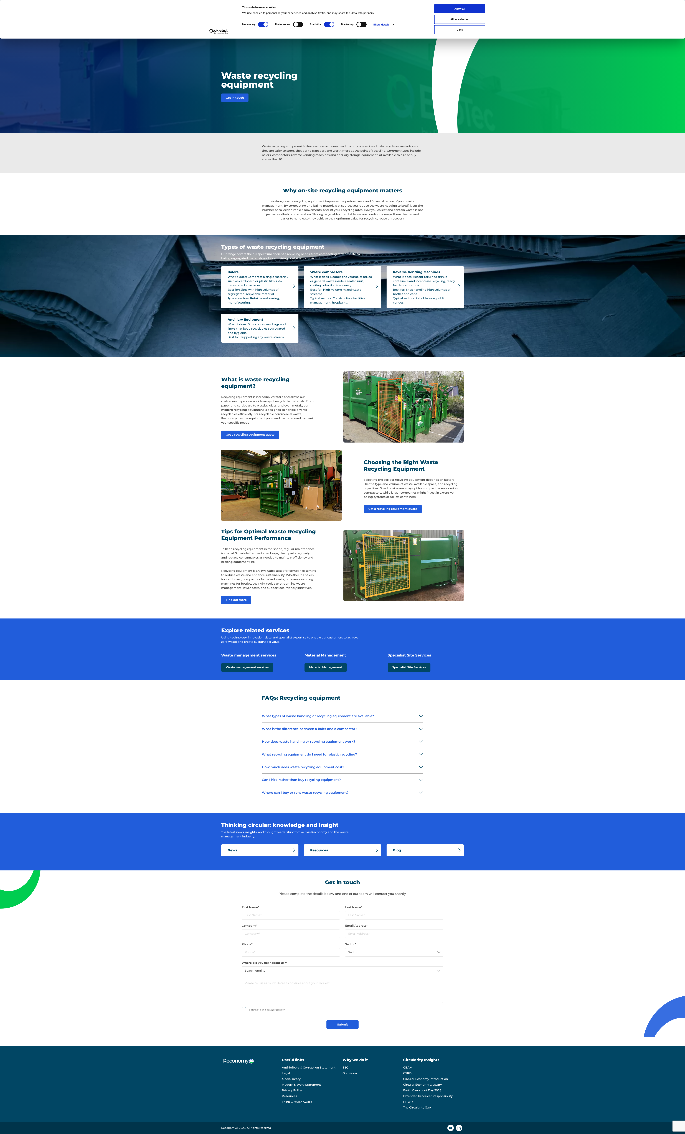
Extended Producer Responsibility (428, 1096)
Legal (286, 1073)
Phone (247, 944)
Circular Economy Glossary (422, 1084)
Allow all (459, 8)
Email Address (356, 925)
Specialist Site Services (409, 667)
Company (249, 925)
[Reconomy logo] (251, 1064)
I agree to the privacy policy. (267, 1009)
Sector (350, 944)
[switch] (298, 24)
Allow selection (459, 19)
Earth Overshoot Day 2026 (422, 1090)
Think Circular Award (297, 1101)
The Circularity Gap (417, 1107)
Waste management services (247, 667)
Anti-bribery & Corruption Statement (309, 1067)
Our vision (349, 1073)
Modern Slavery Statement (301, 1084)
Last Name (353, 907)
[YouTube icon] (450, 1128)
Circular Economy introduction (425, 1079)
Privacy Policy (292, 1090)
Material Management (325, 667)
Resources (289, 1096)
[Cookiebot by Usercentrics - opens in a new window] (218, 31)
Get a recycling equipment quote (250, 434)
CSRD (407, 1073)
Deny (459, 29)
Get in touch (235, 97)
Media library (291, 1079)
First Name (250, 907)
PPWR (408, 1101)
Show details (381, 24)
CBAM (407, 1067)
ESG (345, 1067)
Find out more (236, 600)
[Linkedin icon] (459, 1128)
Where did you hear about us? (264, 962)
